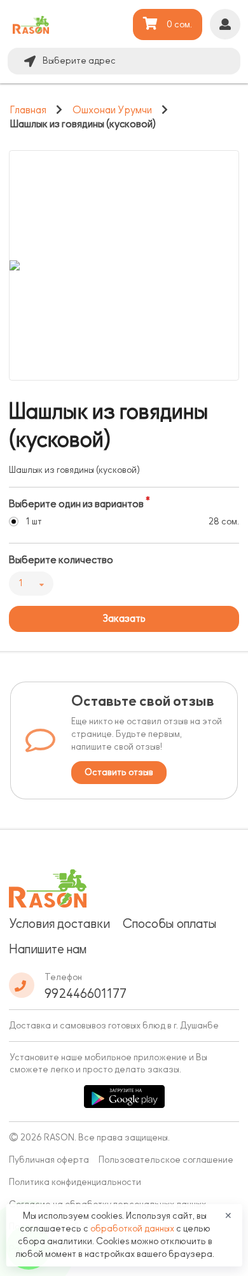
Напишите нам (47, 949)
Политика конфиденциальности (75, 1182)
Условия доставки (59, 923)
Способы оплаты (170, 923)
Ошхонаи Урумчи (112, 110)
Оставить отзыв (119, 772)
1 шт (33, 521)
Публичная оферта (49, 1160)
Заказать (124, 618)
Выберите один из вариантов (76, 504)
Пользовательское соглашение (166, 1160)
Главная (28, 110)
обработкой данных (133, 1228)
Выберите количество (61, 560)
